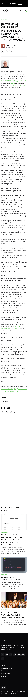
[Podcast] (23, 654)
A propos (4, 676)
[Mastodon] (10, 654)
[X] (2, 51)
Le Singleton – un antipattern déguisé (11, 578)
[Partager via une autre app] (12, 51)
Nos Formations (6, 668)
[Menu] (25, 10)
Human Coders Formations (12, 391)
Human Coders (6, 691)
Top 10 (12, 83)
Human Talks (5, 674)
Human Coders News (19, 85)
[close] (25, 4)
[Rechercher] (20, 10)
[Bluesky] (8, 51)
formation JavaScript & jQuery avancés (13, 81)
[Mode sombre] (3, 687)
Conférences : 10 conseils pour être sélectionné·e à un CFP (12, 615)
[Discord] (19, 654)
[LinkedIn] (5, 51)
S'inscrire (4, 665)
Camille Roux (11, 45)
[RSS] (2, 658)
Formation (4, 20)
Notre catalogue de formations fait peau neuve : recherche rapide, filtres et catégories (12, 540)
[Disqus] (14, 436)
